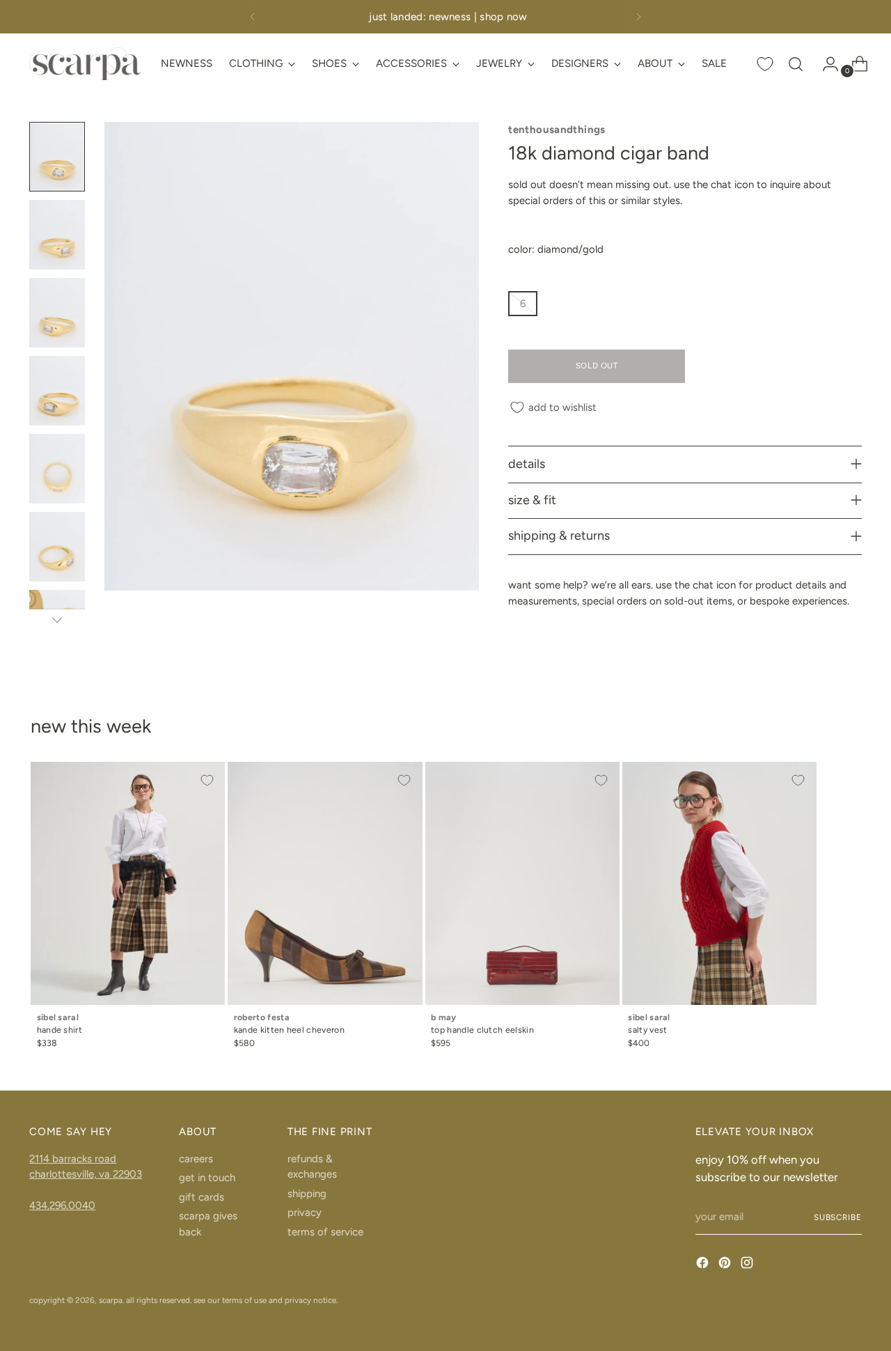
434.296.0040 (62, 1205)
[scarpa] (85, 63)
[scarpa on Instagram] (748, 1265)
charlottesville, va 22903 (85, 1174)
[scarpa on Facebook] (703, 1265)
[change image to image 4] (57, 390)
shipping (306, 1193)
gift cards (201, 1197)
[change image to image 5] (57, 468)
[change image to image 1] (57, 157)
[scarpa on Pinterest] (726, 1265)
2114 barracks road (72, 1159)
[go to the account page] (825, 64)
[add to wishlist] (206, 780)
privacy (304, 1212)
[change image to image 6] (57, 546)
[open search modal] (796, 64)
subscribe (838, 1217)
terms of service (325, 1232)
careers (196, 1159)
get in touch (207, 1177)
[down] (57, 619)
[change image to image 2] (57, 235)
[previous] (252, 16)
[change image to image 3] (57, 312)
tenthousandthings (556, 129)
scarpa (111, 1300)
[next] (638, 16)
